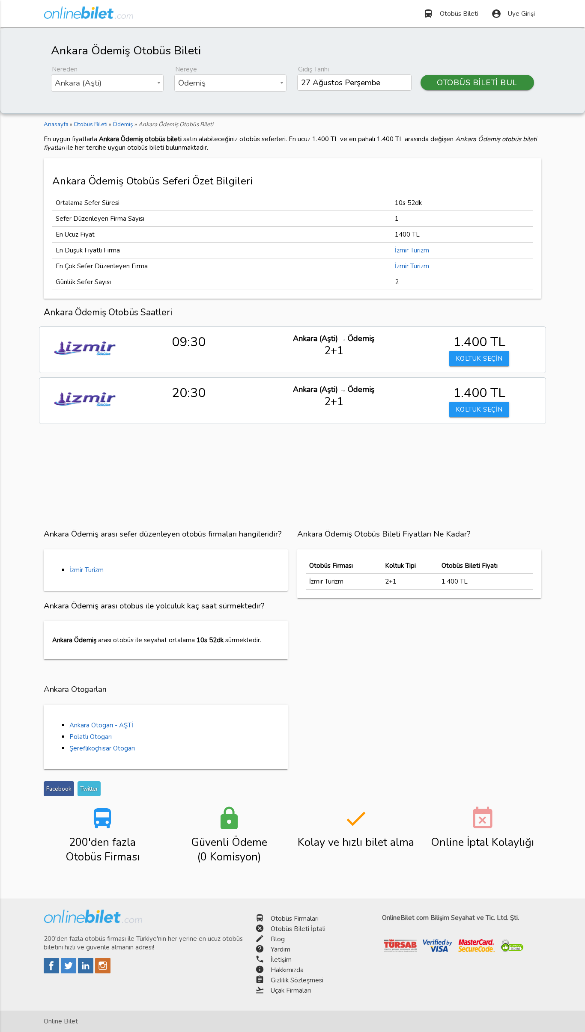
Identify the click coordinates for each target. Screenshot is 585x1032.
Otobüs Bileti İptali (298, 929)
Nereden (65, 69)
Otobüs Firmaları (295, 918)
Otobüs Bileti (450, 14)
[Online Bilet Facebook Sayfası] (52, 971)
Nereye (186, 69)
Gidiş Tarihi (313, 69)
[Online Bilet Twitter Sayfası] (69, 971)
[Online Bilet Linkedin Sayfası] (86, 971)
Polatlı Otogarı (90, 736)
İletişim (281, 959)
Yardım (280, 949)
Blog (278, 939)
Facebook (59, 789)
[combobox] (107, 83)
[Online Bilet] (88, 15)
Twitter (89, 789)
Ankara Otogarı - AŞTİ (101, 725)
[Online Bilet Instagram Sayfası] (102, 971)
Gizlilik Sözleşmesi (297, 980)
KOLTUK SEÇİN (479, 358)
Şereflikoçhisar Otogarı (102, 748)
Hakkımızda (287, 970)
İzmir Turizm (412, 250)
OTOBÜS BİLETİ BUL (477, 82)
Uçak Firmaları (291, 990)
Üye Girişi (513, 14)
